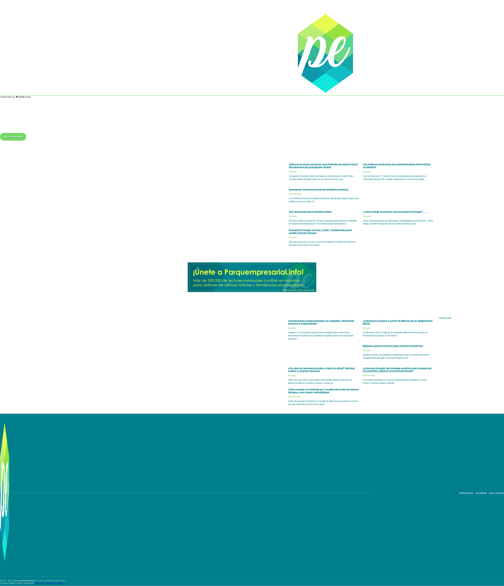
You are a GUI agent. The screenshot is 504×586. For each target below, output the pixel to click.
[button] (493, 83)
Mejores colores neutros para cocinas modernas (393, 346)
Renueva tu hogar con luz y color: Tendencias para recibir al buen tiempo (320, 231)
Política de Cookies (54, 583)
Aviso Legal (39, 583)
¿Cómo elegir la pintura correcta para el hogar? (396, 211)
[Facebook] (496, 581)
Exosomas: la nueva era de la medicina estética (318, 189)
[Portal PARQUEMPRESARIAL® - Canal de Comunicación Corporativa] (331, 53)
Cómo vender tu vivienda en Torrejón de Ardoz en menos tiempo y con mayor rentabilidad (323, 391)
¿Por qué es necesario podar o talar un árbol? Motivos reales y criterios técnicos (321, 370)
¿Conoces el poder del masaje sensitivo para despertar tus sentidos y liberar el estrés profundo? (397, 370)
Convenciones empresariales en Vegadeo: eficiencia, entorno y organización (321, 322)
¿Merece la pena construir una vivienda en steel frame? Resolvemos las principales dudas (323, 166)
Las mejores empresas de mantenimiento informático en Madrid (397, 166)
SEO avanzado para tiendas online (310, 211)
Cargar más (445, 317)
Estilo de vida (295, 194)
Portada (293, 171)
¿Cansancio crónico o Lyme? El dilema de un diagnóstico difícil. (398, 322)
